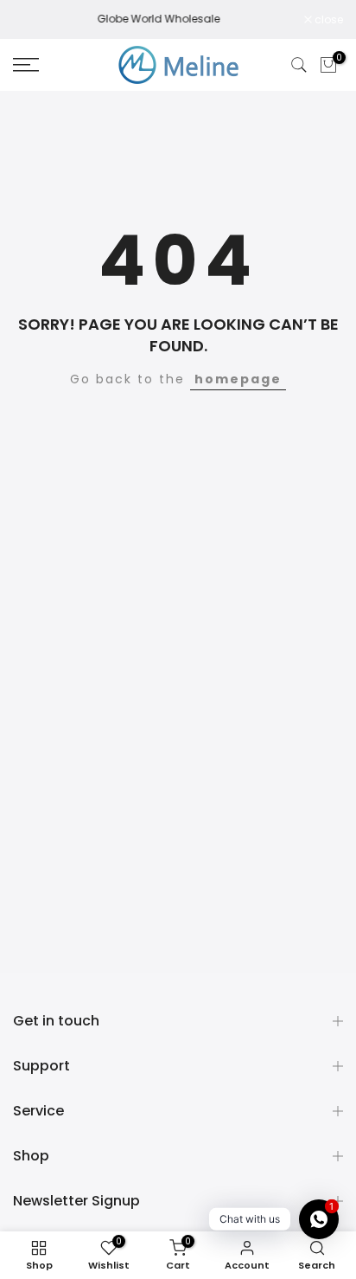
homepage (238, 379)
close (327, 20)
